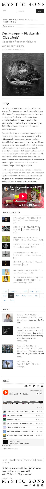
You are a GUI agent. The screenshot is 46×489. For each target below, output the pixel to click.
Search (40, 11)
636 (5, 295)
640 (30, 295)
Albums (11, 26)
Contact (6, 462)
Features (27, 460)
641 (36, 295)
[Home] (23, 4)
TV (34, 460)
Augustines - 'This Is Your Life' (27, 244)
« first (5, 291)
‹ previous (13, 291)
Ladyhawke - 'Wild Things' (25, 270)
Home (4, 460)
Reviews (6, 26)
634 (31, 291)
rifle (11, 478)
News (11, 460)
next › (5, 300)
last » (12, 300)
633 (25, 291)
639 (23, 295)
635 (37, 291)
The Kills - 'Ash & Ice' (22, 262)
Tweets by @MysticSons (10, 448)
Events (39, 460)
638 (17, 295)
